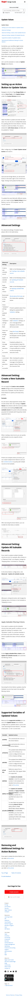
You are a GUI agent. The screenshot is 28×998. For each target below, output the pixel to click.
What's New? (8, 966)
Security (7, 908)
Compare (7, 911)
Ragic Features (8, 910)
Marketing (7, 946)
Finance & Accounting (10, 947)
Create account (14, 892)
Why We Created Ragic (10, 961)
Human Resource (9, 942)
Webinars (7, 920)
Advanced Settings (6, 30)
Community (7, 965)
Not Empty (16, 331)
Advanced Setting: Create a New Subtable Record (13, 32)
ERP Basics (7, 929)
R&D (6, 954)
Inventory (7, 935)
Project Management (10, 944)
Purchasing (7, 937)
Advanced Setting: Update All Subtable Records (13, 35)
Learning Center (8, 917)
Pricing (6, 905)
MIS (5, 953)
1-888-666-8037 (9, 985)
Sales (6, 934)
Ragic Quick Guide (9, 960)
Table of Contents (16, 873)
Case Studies (8, 922)
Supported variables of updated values (11, 37)
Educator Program (9, 925)
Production (7, 939)
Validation (12, 312)
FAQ (6, 927)
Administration (8, 951)
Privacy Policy (18, 995)
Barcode (7, 941)
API (5, 918)
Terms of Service (10, 995)
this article (16, 785)
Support (7, 949)
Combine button (8, 462)
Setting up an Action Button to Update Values (13, 27)
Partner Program (9, 923)
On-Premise (7, 906)
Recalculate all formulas (16, 296)
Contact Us (7, 968)
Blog (6, 963)
